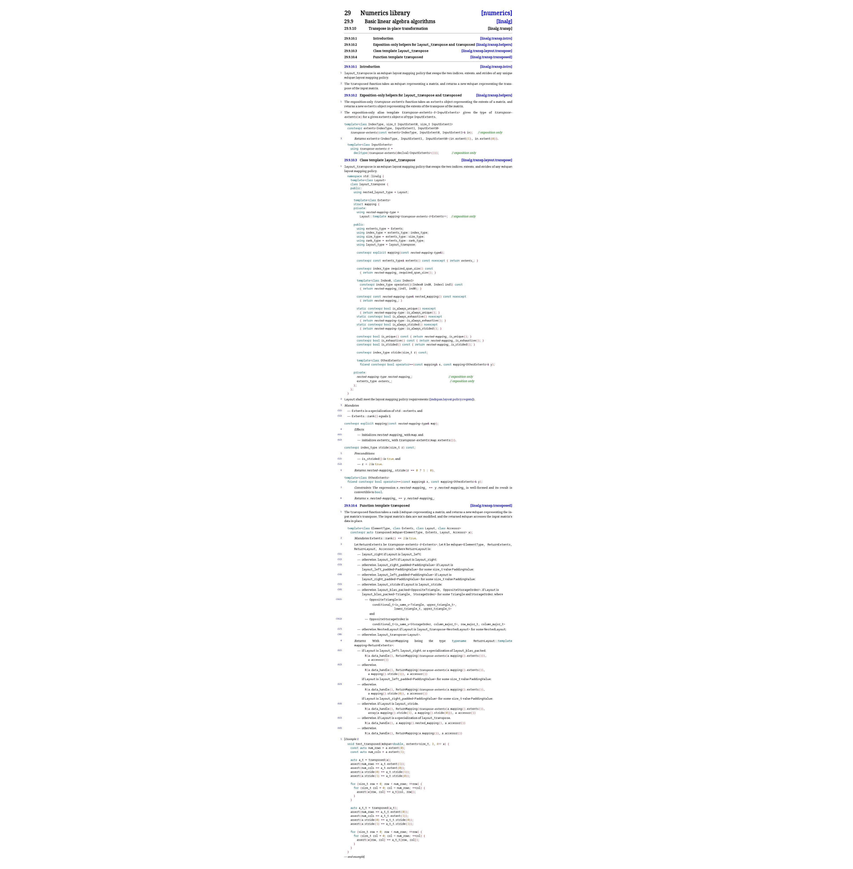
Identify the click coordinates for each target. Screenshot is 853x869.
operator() (402, 284)
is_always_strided (406, 324)
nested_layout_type (378, 192)
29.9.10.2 (350, 95)
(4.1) (340, 434)
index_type (374, 232)
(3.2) (340, 415)
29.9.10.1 (350, 66)
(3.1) (340, 410)
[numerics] (496, 13)
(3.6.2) (339, 618)
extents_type (376, 228)
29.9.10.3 (350, 160)
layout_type (375, 244)
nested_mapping (426, 296)
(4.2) (340, 439)
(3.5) (340, 584)
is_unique (388, 336)
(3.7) (340, 628)
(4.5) (340, 717)
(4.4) (340, 703)
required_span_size (405, 268)
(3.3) (340, 564)
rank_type (373, 240)
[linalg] (504, 21)
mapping (370, 204)
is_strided (389, 344)
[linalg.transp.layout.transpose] (486, 50)
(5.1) (340, 458)
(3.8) (340, 634)
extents (411, 260)
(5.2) (340, 463)
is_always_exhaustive (408, 316)
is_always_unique (405, 308)
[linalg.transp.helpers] (494, 44)
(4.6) (340, 727)
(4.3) (340, 684)
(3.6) (340, 589)
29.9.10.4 (350, 505)
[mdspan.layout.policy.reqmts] (451, 399)
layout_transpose (372, 184)
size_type (373, 236)
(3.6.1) (339, 599)
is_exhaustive (391, 340)
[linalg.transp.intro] (496, 38)
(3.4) (340, 574)
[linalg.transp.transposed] (491, 57)
